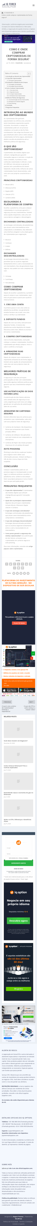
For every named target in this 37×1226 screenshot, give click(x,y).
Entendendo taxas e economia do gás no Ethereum (18, 793)
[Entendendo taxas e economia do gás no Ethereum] (18, 781)
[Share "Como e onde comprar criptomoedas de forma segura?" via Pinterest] (22, 564)
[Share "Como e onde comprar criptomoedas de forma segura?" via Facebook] (7, 564)
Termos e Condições (26, 1222)
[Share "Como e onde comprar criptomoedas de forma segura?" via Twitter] (11, 564)
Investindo (9, 13)
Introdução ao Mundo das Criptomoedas (18, 76)
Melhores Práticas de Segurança (15, 98)
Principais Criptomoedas (15, 80)
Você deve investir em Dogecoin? (16, 741)
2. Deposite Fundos (14, 92)
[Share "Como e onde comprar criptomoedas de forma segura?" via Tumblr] (19, 564)
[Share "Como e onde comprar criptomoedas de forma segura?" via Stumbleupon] (15, 568)
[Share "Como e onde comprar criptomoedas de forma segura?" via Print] (22, 568)
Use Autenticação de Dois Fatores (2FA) (19, 99)
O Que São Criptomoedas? (14, 78)
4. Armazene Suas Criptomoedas (17, 95)
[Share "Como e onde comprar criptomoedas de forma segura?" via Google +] (15, 564)
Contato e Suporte (18, 1224)
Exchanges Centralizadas (15, 84)
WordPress (18, 1219)
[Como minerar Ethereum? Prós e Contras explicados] (18, 754)
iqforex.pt (5, 1168)
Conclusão (9, 105)
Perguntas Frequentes (12, 107)
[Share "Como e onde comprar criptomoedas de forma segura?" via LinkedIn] (26, 564)
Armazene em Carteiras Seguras (17, 101)
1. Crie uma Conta (13, 90)
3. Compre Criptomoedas (15, 94)
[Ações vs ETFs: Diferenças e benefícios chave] (18, 808)
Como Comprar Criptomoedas (15, 88)
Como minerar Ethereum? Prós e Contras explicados (15, 766)
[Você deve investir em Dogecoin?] (18, 729)
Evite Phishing (12, 103)
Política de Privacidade (10, 1222)
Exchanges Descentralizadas (16, 86)
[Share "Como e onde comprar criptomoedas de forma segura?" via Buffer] (30, 564)
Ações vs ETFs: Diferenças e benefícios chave (17, 820)
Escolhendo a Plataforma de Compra (17, 82)
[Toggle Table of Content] (28, 73)
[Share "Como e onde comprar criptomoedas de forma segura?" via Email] (19, 568)
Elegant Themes (18, 1216)
